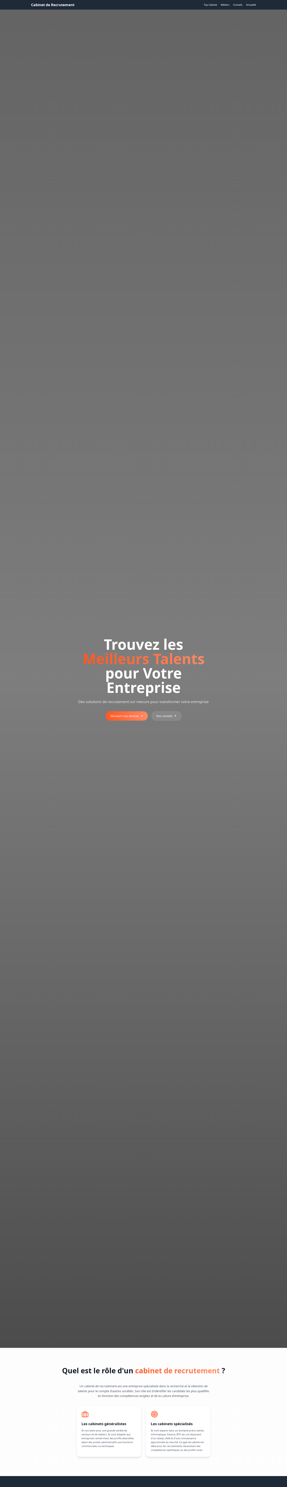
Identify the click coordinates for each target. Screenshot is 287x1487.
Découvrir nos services (124, 716)
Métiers (225, 4)
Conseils (237, 4)
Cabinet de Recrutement (52, 4)
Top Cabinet (210, 4)
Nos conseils (164, 716)
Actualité (251, 4)
